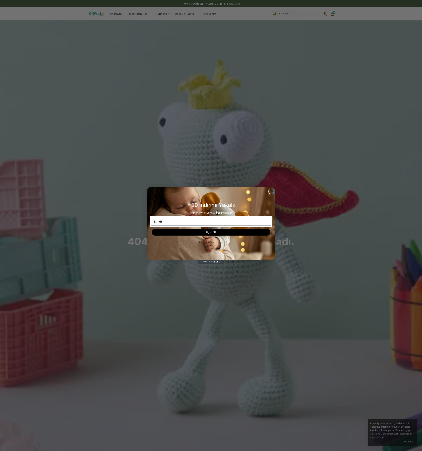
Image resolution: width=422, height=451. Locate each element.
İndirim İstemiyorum (211, 242)
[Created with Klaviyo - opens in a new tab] (211, 262)
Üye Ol (211, 232)
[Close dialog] (271, 191)
